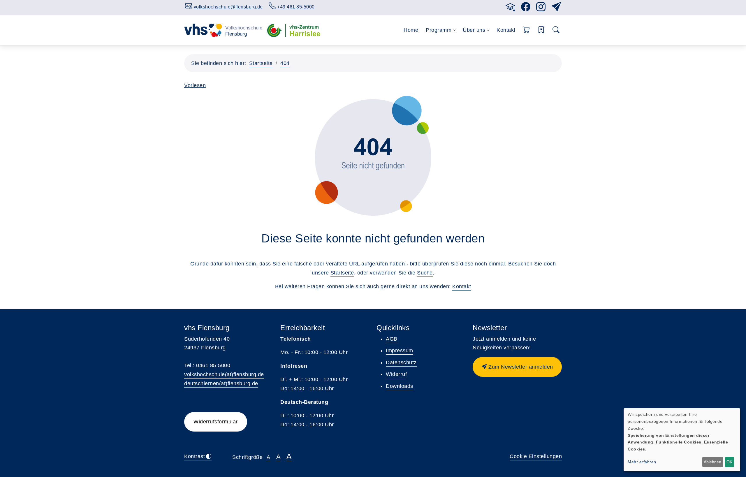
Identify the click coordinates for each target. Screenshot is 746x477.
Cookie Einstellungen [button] (536, 456)
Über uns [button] (474, 30)
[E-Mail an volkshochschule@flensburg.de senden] (494, 5)
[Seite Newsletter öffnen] (556, 8)
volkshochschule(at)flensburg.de (224, 374)
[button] (527, 30)
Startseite (261, 63)
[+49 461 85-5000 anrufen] (500, 5)
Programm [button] (438, 30)
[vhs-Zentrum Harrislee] (293, 30)
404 (285, 63)
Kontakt (506, 30)
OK (729, 462)
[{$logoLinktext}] (223, 30)
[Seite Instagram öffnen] (541, 8)
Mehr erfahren (642, 462)
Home (411, 30)
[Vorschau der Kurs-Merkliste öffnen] (541, 30)
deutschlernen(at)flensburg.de (221, 383)
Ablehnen (712, 462)
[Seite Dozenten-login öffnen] (510, 8)
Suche (425, 273)
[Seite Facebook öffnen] (526, 8)
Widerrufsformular (215, 422)
